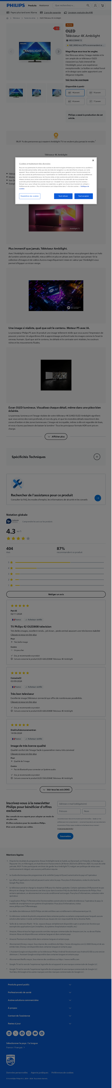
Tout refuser (62, 196)
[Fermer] (92, 160)
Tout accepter (82, 196)
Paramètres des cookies (29, 196)
